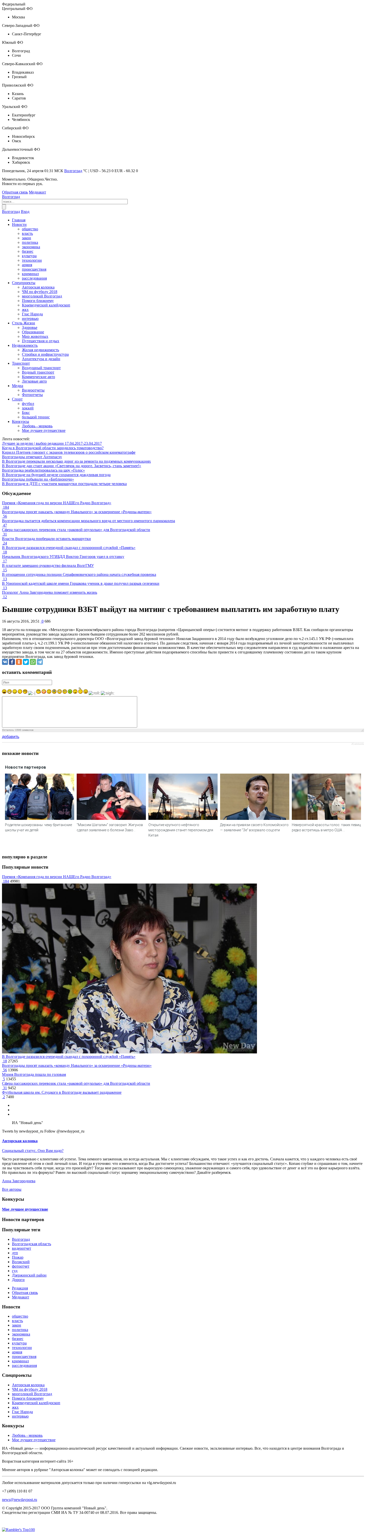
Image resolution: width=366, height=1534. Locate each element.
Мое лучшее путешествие (43, 430)
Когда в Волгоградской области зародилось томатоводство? (53, 448)
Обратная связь (15, 192)
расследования (34, 278)
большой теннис (36, 417)
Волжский (21, 1262)
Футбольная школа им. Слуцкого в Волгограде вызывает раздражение (62, 1092)
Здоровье (29, 327)
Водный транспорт (38, 372)
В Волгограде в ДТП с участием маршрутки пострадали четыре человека (64, 484)
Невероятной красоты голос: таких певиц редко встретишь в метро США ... (326, 827)
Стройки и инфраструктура (45, 354)
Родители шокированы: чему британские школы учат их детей (38, 827)
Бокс (26, 412)
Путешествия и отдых (40, 341)
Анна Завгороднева (18, 1181)
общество (30, 229)
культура (29, 256)
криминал (30, 274)
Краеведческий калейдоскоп (46, 305)
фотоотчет (20, 1266)
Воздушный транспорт (41, 368)
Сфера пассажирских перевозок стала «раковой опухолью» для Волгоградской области (76, 530)
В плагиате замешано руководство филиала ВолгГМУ (48, 565)
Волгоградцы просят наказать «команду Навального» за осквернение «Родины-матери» (77, 512)
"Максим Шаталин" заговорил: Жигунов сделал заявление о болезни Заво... (110, 827)
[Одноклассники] (19, 662)
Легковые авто (34, 381)
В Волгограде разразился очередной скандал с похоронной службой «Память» (68, 547)
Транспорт (21, 363)
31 (4, 1088)
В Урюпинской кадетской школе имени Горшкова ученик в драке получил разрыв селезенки (80, 583)
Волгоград (73, 171)
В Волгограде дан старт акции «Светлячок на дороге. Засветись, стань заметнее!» (71, 466)
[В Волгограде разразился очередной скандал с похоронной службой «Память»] (129, 1052)
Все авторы (11, 1189)
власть (27, 233)
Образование (33, 332)
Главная (18, 220)
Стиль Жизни (23, 323)
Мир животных (35, 336)
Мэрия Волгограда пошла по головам (34, 1074)
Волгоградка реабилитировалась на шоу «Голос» (43, 470)
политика (30, 242)
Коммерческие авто (38, 377)
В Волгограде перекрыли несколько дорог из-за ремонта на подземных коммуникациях (76, 461)
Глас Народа (32, 314)
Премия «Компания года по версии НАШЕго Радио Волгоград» (56, 503)
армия (27, 265)
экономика (31, 247)
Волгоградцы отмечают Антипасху (32, 457)
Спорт (17, 399)
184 (5, 881)
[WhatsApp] (33, 662)
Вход (25, 211)
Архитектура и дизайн (41, 359)
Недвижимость (25, 345)
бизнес (27, 251)
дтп (15, 1253)
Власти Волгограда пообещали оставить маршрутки (46, 539)
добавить (10, 737)
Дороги (18, 1280)
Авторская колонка (38, 287)
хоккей (28, 408)
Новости (19, 224)
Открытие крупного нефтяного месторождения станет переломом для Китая (180, 830)
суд (14, 1271)
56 (4, 1070)
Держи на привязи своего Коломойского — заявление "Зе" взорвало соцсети (254, 827)
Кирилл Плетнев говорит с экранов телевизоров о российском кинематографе (68, 452)
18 (4, 1061)
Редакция (20, 1288)
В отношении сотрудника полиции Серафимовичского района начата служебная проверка (79, 574)
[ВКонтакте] (5, 662)
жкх (25, 309)
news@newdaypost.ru (19, 1499)
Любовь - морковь (37, 426)
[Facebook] (12, 662)
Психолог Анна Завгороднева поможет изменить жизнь (49, 592)
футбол (28, 403)
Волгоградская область (31, 1244)
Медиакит (37, 192)
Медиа (17, 386)
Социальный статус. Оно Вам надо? (32, 1150)
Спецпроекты (23, 283)
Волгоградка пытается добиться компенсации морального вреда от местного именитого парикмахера (88, 521)
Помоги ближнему (38, 300)
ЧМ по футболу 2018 (39, 292)
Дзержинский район (29, 1275)
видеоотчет (21, 1248)
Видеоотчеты (33, 390)
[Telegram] (40, 662)
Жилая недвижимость (40, 350)
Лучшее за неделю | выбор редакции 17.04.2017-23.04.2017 (52, 443)
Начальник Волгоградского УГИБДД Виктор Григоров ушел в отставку (63, 556)
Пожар (17, 1257)
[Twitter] (26, 662)
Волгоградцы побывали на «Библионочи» (38, 479)
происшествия (34, 269)
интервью (30, 318)
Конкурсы (20, 421)
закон (26, 238)
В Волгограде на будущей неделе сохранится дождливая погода (56, 475)
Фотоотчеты (32, 395)
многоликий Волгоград (42, 296)
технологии (32, 260)
